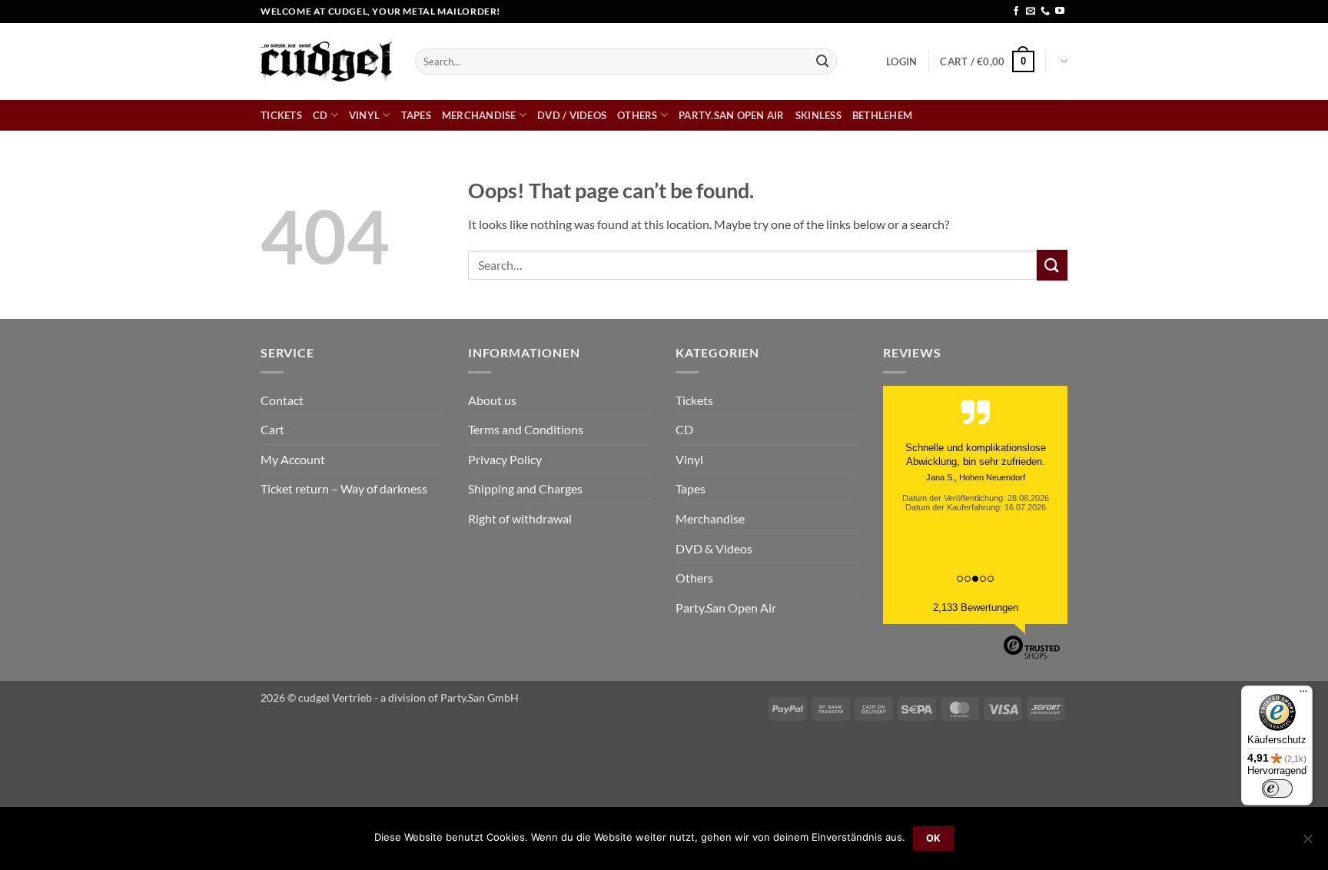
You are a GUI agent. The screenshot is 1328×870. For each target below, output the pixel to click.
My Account (293, 459)
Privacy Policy (505, 459)
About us (492, 400)
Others (637, 115)
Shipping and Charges (525, 488)
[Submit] (822, 61)
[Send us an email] (1030, 11)
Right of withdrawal (520, 518)
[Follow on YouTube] (1059, 11)
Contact (282, 400)
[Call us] (1045, 11)
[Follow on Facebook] (1016, 11)
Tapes (416, 115)
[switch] (1277, 788)
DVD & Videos (714, 548)
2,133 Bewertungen (975, 607)
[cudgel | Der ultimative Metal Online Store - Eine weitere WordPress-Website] (326, 61)
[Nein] (1307, 843)
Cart (272, 429)
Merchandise (479, 115)
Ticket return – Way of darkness (344, 488)
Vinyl (364, 115)
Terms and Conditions (525, 429)
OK (933, 838)
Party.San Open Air (732, 115)
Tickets (281, 115)
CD (320, 115)
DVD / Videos (571, 115)
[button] (901, 61)
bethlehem (882, 115)
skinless (818, 115)
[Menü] (1303, 695)
